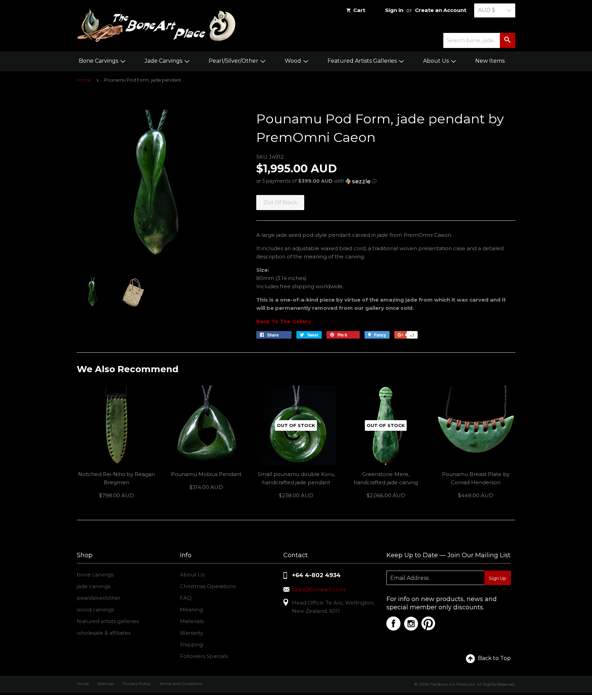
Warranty (191, 633)
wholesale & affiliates (104, 633)
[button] (385, 181)
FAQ (186, 598)
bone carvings (95, 574)
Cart (359, 10)
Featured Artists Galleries (363, 61)
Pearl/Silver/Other (234, 61)
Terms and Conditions (180, 683)
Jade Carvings (164, 61)
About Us (436, 61)
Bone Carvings (99, 61)
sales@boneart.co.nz (319, 589)
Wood (294, 61)
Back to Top (494, 658)
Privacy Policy (137, 683)
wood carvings (95, 609)
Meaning (191, 609)
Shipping (191, 644)
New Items (490, 61)
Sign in (394, 10)
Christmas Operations (208, 586)
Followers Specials (204, 656)
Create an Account (440, 10)
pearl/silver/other (98, 598)
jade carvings (93, 586)
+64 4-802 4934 (316, 575)
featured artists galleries (108, 621)
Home (84, 80)
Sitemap (105, 683)
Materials (192, 621)
